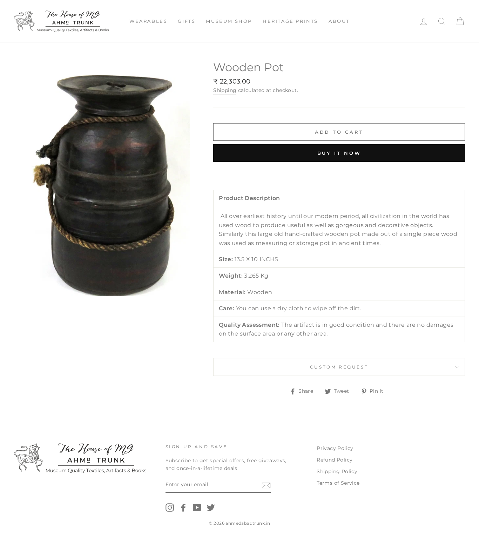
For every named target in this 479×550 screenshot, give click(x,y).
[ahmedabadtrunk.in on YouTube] (197, 507)
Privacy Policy (335, 448)
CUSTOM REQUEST (339, 367)
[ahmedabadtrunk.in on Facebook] (183, 507)
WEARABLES (148, 21)
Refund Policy (334, 460)
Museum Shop (229, 21)
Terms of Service (338, 483)
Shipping (224, 90)
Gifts (186, 21)
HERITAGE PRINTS (290, 21)
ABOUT (339, 21)
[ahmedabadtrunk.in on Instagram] (170, 507)
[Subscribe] (266, 485)
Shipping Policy (337, 471)
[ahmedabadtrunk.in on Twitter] (211, 507)
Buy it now (339, 153)
